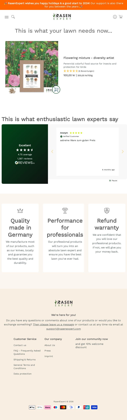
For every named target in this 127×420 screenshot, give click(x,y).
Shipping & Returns (25, 359)
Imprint (48, 356)
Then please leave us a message (53, 324)
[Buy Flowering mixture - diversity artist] (31, 67)
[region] (87, 151)
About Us (49, 345)
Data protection (23, 373)
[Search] (13, 16)
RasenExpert (60, 401)
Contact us (20, 345)
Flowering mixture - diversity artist (89, 58)
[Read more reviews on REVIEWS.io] (25, 162)
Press (47, 350)
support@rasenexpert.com (63, 328)
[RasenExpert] (62, 17)
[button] (5, 17)
